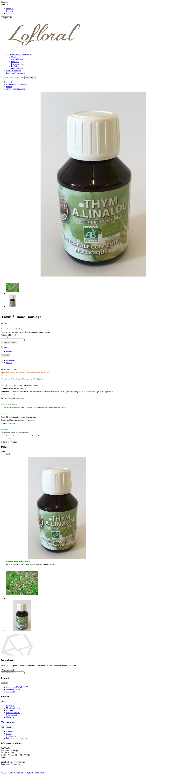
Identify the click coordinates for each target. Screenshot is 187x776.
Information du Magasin (10, 764)
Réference (5, 442)
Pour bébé (15, 62)
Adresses (9, 731)
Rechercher (30, 78)
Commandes (11, 736)
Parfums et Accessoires (15, 73)
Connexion (10, 692)
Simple (14, 57)
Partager (9, 351)
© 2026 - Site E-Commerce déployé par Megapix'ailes (23, 773)
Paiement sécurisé (13, 713)
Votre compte (8, 722)
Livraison (10, 706)
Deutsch (9, 11)
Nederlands (10, 13)
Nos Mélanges (17, 59)
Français (9, 9)
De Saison (15, 66)
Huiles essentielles (13, 71)
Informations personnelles (16, 738)
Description (10, 360)
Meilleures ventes (13, 689)
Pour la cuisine (17, 68)
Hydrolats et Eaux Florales (19, 55)
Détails (9, 362)
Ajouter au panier (9, 342)
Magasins (10, 717)
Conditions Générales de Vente (18, 687)
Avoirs (8, 733)
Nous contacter (12, 715)
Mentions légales (13, 708)
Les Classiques (17, 64)
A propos (9, 710)
